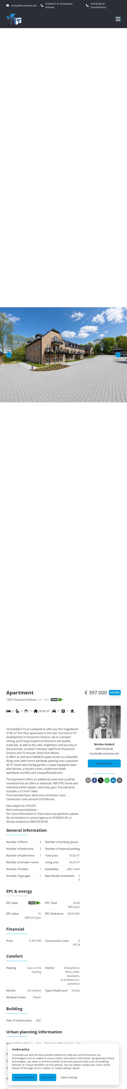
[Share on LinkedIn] (113, 780)
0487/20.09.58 (104, 749)
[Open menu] (118, 19)
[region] (63, 354)
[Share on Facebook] (94, 780)
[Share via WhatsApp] (107, 780)
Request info (104, 763)
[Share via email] (88, 780)
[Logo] (22, 19)
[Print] (119, 780)
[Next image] (118, 354)
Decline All (48, 1077)
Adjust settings (69, 1077)
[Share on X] (101, 780)
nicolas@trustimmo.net (104, 753)
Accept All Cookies (25, 1077)
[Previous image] (9, 354)
